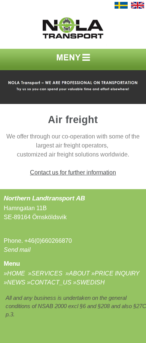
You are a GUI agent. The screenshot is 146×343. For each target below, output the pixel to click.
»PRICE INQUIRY (115, 273)
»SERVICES (46, 273)
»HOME (15, 273)
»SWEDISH (89, 282)
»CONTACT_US (49, 282)
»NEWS (14, 282)
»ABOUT (78, 273)
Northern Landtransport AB (45, 198)
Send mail (17, 250)
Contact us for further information (73, 172)
